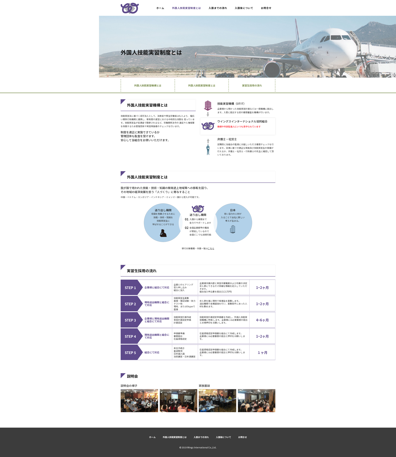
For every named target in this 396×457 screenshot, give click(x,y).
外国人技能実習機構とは (147, 85)
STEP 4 (130, 336)
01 (187, 219)
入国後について (244, 8)
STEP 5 (130, 352)
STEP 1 (130, 287)
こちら (211, 248)
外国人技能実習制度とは (186, 8)
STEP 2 (130, 303)
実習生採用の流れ (252, 85)
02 (187, 227)
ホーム (160, 8)
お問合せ (266, 8)
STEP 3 (130, 320)
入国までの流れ (218, 8)
